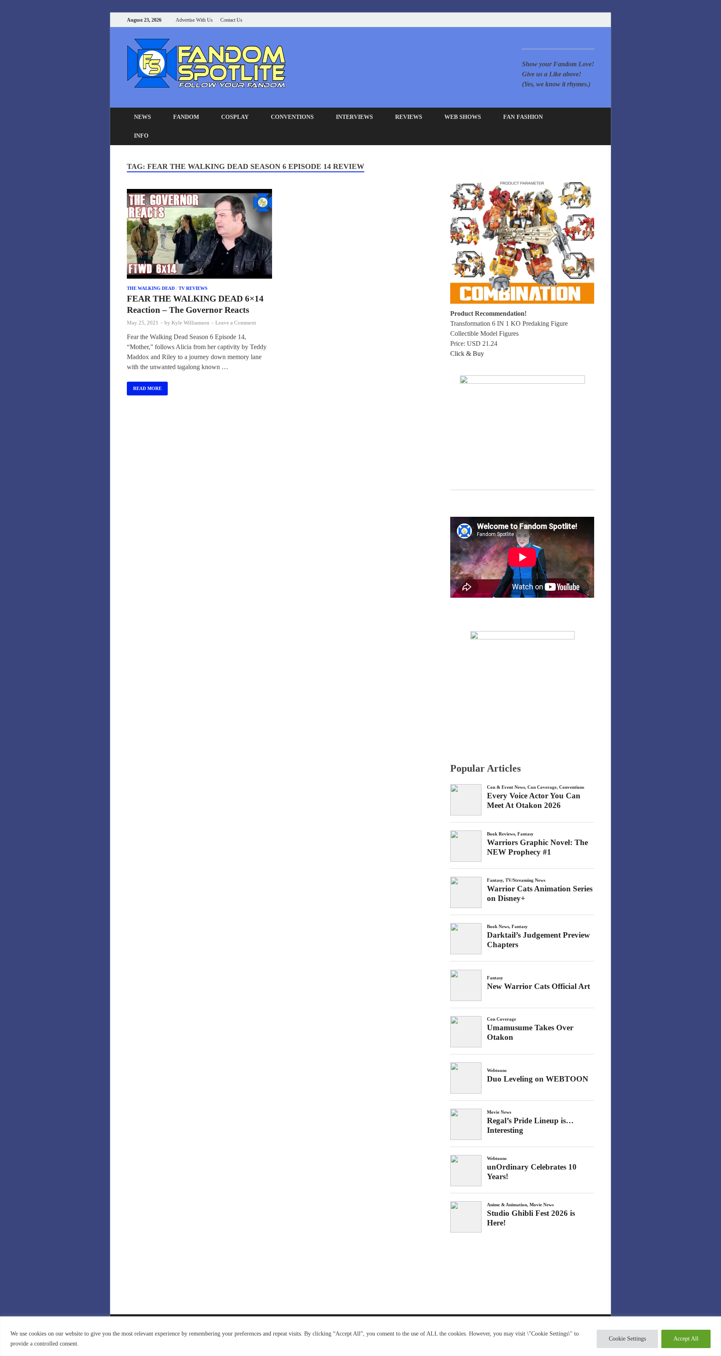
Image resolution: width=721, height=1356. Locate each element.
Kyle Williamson (190, 323)
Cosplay (235, 117)
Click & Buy (467, 353)
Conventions (292, 117)
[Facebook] (550, 19)
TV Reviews (193, 288)
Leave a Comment (235, 323)
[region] (360, 1336)
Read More (144, 386)
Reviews (408, 117)
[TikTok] (591, 19)
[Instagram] (571, 19)
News (142, 117)
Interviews (354, 117)
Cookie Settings (627, 1339)
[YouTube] (539, 19)
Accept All (685, 1339)
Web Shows (462, 117)
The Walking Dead (151, 288)
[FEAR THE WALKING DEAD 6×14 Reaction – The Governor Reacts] (199, 235)
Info (141, 136)
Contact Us (231, 20)
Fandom (186, 117)
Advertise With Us (194, 20)
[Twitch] (581, 19)
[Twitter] (560, 19)
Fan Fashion (523, 117)
